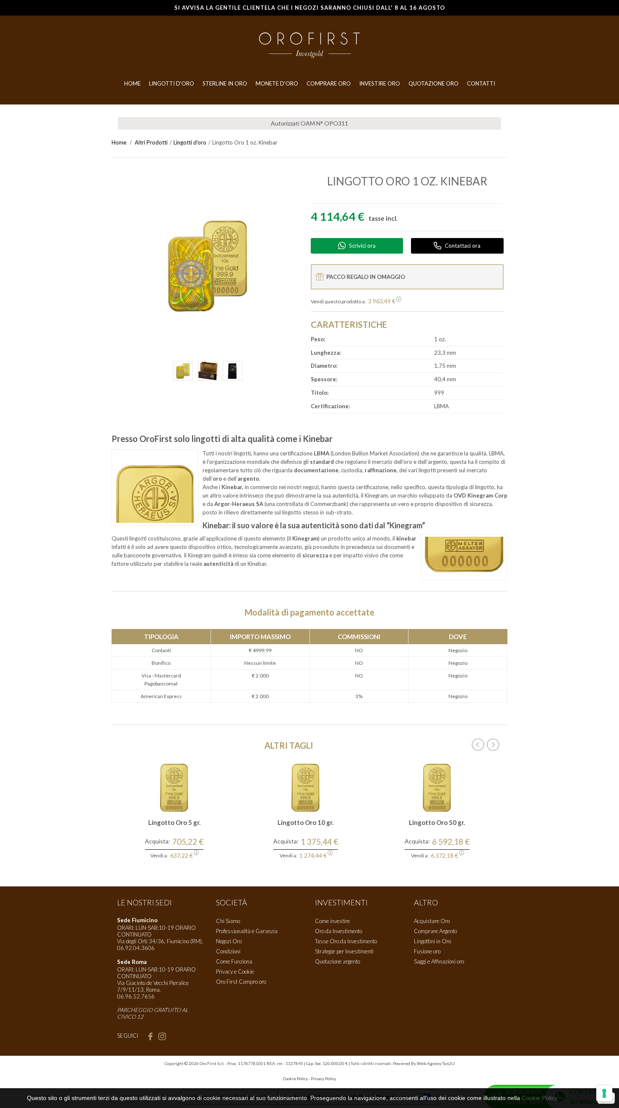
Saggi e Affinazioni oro (439, 961)
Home (132, 83)
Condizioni (228, 951)
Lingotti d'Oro (171, 83)
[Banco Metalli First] (309, 44)
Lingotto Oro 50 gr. (437, 822)
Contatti (481, 83)
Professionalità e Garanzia (246, 931)
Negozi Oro (229, 941)
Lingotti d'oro (189, 142)
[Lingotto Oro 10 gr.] (306, 787)
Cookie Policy (295, 1078)
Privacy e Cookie (235, 971)
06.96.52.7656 (136, 996)
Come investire (332, 921)
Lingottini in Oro (432, 941)
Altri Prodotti (151, 142)
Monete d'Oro (277, 83)
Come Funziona (234, 961)
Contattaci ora (462, 245)
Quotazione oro (433, 83)
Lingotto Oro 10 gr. (305, 822)
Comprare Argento (435, 931)
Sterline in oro (225, 83)
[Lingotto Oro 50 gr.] (437, 787)
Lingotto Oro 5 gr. (174, 822)
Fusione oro (427, 951)
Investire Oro (379, 83)
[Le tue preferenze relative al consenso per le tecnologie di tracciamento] (604, 1093)
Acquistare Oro (432, 921)
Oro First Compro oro (241, 981)
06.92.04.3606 (136, 948)
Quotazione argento (337, 961)
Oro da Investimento (338, 931)
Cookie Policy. (540, 1098)
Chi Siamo (228, 921)
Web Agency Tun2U (436, 1063)
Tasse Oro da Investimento (346, 941)
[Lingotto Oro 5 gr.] (174, 787)
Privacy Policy (323, 1078)
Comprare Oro (329, 83)
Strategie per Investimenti (344, 951)
